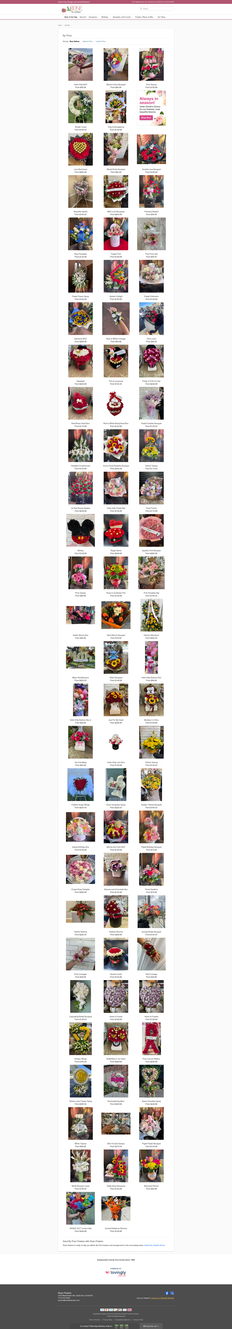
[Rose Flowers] (75, 9)
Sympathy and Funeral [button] (122, 17)
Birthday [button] (105, 17)
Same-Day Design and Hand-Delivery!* (74, 1)
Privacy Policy (107, 1319)
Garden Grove (159, 1245)
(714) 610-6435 (64, 1298)
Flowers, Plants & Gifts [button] (144, 17)
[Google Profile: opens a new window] (172, 1293)
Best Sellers (75, 41)
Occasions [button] (93, 17)
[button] (225, 1319)
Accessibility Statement (122, 1319)
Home (60, 25)
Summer (83, 17)
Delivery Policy (138, 1319)
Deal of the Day (71, 17)
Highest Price (88, 41)
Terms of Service (94, 1319)
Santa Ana (148, 1245)
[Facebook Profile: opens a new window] (167, 1293)
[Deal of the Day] (151, 108)
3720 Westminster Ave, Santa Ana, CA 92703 (75, 1295)
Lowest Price (100, 41)
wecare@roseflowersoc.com (69, 1300)
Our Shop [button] (162, 17)
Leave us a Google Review (162, 1298)
